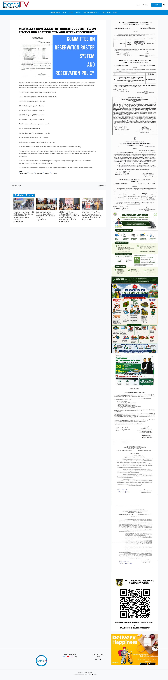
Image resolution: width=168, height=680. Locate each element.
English (71, 12)
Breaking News (55, 12)
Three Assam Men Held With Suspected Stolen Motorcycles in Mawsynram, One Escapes (23, 215)
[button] (156, 5)
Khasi (64, 12)
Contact (145, 5)
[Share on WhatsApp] (38, 173)
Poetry (115, 12)
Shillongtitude (92, 674)
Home (138, 5)
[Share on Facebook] (23, 173)
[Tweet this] (30, 173)
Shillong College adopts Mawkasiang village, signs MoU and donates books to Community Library (69, 215)
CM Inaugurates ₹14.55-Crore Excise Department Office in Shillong (45, 215)
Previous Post (15, 186)
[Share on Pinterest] (53, 173)
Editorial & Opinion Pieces (91, 12)
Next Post (102, 186)
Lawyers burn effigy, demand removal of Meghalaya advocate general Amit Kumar (91, 215)
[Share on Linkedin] (46, 173)
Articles (78, 12)
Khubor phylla (106, 12)
